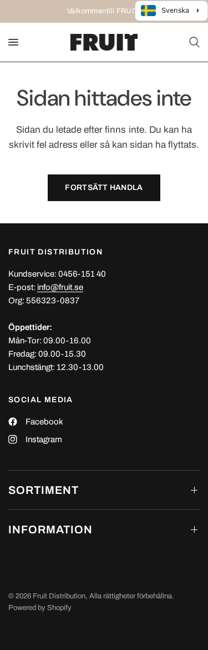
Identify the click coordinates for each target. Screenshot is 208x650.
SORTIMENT (43, 490)
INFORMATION (50, 529)
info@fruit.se (60, 287)
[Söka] (192, 42)
